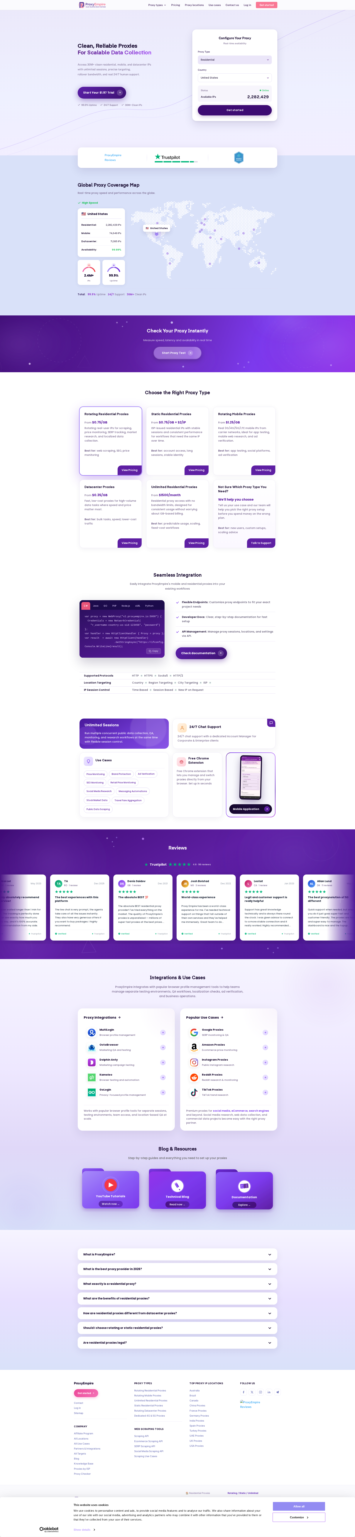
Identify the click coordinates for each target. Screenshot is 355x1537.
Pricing (175, 5)
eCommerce (239, 1111)
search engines (259, 1111)
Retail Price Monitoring (123, 782)
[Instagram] (260, 1392)
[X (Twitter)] (252, 1392)
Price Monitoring (96, 774)
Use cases (215, 5)
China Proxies (197, 1405)
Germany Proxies (199, 1415)
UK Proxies (196, 1440)
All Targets (80, 1453)
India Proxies (197, 1420)
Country (202, 69)
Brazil (193, 1395)
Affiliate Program (83, 1433)
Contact (78, 1402)
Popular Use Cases (202, 1017)
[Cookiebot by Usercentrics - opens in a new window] (49, 1530)
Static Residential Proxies (148, 1405)
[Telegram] (277, 1392)
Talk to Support (261, 543)
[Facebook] (243, 1392)
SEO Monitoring (95, 782)
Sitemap (78, 1413)
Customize (297, 1517)
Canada (194, 1400)
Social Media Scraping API (148, 1451)
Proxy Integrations (100, 1017)
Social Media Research (99, 791)
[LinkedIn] (269, 1392)
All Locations (81, 1438)
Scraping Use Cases (145, 1456)
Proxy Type (204, 51)
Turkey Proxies (198, 1430)
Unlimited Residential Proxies (150, 1400)
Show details (82, 1529)
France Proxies (198, 1410)
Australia (195, 1390)
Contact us (232, 5)
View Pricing (130, 470)
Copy (155, 651)
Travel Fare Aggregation (128, 800)
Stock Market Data (97, 800)
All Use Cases (82, 1443)
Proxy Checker (82, 1473)
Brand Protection (121, 774)
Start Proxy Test (174, 353)
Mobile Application (246, 809)
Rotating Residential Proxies (150, 1390)
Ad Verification (146, 773)
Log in (247, 5)
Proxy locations (194, 5)
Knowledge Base (83, 1463)
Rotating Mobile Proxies (147, 1395)
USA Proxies (197, 1445)
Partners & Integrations (87, 1448)
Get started (267, 5)
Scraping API (141, 1436)
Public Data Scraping (98, 809)
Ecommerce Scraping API (148, 1441)
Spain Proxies (197, 1425)
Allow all (299, 1506)
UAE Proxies (197, 1435)
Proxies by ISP (82, 1468)
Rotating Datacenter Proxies (150, 1410)
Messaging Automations (133, 791)
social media (221, 1111)
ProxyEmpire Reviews (113, 158)
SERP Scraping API (144, 1446)
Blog (76, 1458)
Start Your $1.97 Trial (98, 93)
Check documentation (198, 653)
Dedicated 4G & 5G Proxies (149, 1415)
